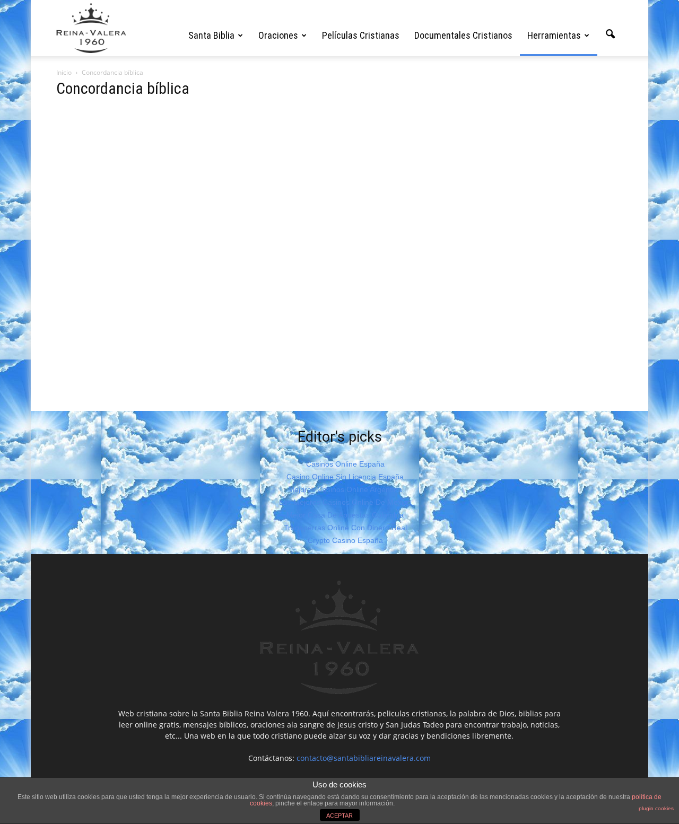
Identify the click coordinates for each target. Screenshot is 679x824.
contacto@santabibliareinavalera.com (364, 758)
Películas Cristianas (360, 35)
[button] (610, 34)
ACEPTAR (339, 815)
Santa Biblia (211, 35)
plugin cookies (656, 808)
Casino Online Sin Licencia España (345, 476)
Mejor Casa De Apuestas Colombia (345, 515)
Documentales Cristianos (463, 35)
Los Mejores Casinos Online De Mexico (345, 502)
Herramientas (554, 35)
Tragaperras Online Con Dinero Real (345, 527)
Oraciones (278, 35)
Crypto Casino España (345, 540)
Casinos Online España (345, 464)
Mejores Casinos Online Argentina (345, 489)
